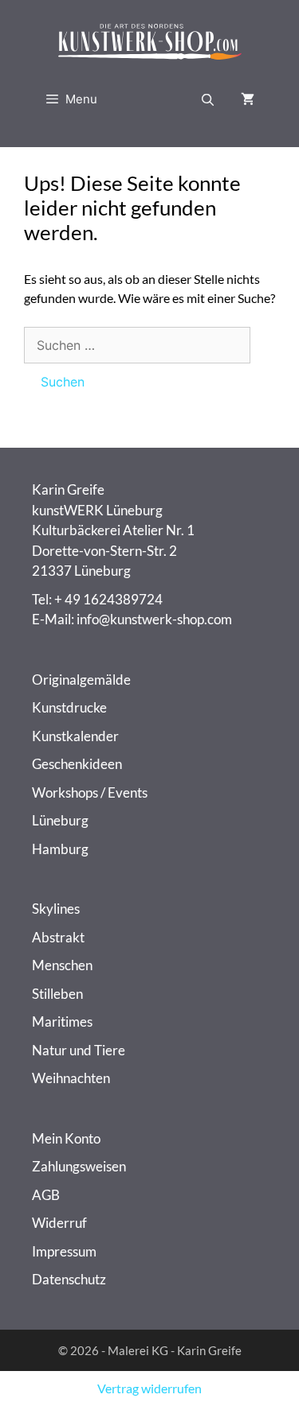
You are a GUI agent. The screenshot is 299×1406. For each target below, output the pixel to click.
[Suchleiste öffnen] (207, 99)
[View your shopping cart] (247, 99)
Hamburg (60, 849)
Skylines (56, 908)
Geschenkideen (77, 763)
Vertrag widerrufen (149, 1388)
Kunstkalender (75, 736)
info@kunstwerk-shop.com (154, 619)
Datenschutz (69, 1279)
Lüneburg (60, 820)
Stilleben (57, 993)
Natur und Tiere (78, 1050)
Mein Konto (66, 1138)
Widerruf (59, 1222)
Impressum (64, 1251)
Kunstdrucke (69, 707)
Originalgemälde (81, 679)
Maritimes (62, 1021)
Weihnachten (71, 1078)
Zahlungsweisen (79, 1166)
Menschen (62, 965)
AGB (46, 1195)
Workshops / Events (90, 792)
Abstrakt (58, 937)
